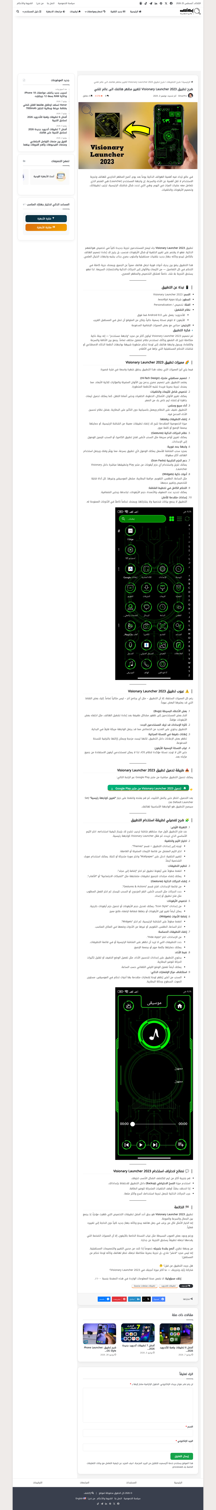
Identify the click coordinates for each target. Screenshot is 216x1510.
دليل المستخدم (31, 11)
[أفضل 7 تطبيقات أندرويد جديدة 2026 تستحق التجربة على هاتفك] (138, 1332)
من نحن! (40, 3)
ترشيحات (74, 11)
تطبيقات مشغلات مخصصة (144, 1286)
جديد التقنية (117, 11)
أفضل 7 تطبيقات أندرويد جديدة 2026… (138, 1347)
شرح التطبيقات (173, 82)
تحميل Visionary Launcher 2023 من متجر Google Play (148, 788)
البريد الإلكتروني (184, 1441)
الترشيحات (37, 1482)
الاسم (189, 1427)
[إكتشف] (190, 11)
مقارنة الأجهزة (44, 227)
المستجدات (131, 1482)
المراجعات (84, 1482)
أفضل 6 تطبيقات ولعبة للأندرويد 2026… (176, 1349)
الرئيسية (134, 11)
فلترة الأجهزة (44, 218)
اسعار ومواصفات (95, 11)
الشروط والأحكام (25, 3)
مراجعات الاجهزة (54, 11)
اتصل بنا (51, 3)
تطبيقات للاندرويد (168, 1286)
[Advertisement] (108, 42)
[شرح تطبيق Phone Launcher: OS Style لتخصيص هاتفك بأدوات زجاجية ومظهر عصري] (99, 1333)
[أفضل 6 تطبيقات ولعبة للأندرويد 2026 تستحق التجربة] (176, 1333)
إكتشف (87, 1493)
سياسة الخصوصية (66, 3)
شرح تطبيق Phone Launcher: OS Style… (100, 1349)
